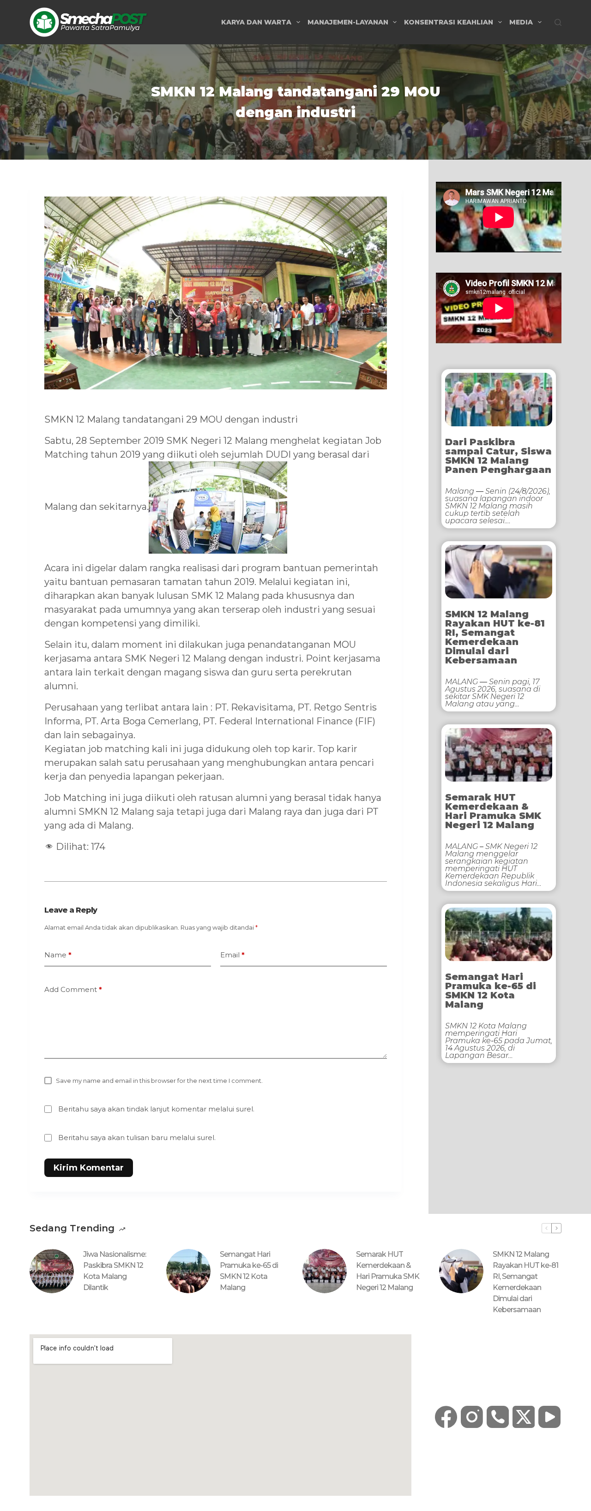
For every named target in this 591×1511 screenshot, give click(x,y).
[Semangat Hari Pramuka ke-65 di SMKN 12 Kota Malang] (188, 1271)
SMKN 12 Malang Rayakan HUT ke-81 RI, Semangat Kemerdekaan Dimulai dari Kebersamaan (495, 637)
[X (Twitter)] (524, 1417)
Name (58, 954)
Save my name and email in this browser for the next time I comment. (159, 1080)
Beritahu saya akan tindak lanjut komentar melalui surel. (156, 1109)
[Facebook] (446, 1417)
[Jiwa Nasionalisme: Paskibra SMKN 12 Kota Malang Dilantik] (52, 1271)
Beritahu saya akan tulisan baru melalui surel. (137, 1137)
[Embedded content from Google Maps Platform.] (220, 1415)
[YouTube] (549, 1417)
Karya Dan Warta (256, 22)
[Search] (558, 22)
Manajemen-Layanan (348, 22)
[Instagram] (472, 1417)
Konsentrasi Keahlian (448, 22)
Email (232, 954)
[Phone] (498, 1417)
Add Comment (73, 989)
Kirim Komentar (89, 1168)
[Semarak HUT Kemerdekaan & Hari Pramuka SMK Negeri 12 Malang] (324, 1271)
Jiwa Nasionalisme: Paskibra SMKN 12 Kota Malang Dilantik (114, 1271)
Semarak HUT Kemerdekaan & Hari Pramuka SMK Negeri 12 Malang (493, 811)
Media (521, 22)
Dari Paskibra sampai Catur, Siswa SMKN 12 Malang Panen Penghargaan (498, 455)
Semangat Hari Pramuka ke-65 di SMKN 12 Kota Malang (490, 990)
